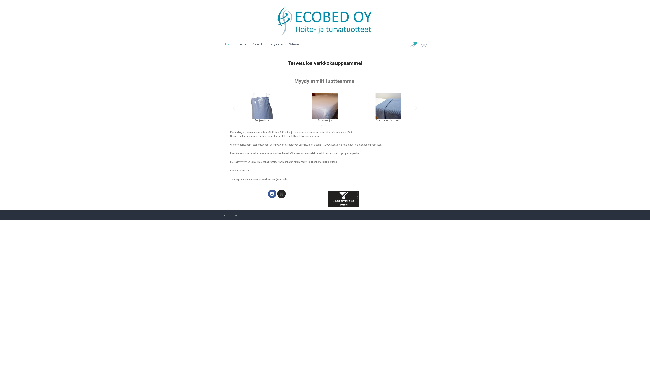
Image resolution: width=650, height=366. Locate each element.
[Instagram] (281, 194)
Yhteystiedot (276, 44)
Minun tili (258, 44)
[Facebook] (272, 194)
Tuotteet (242, 44)
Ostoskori (294, 44)
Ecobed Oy (231, 215)
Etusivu (227, 44)
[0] (412, 44)
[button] (234, 108)
